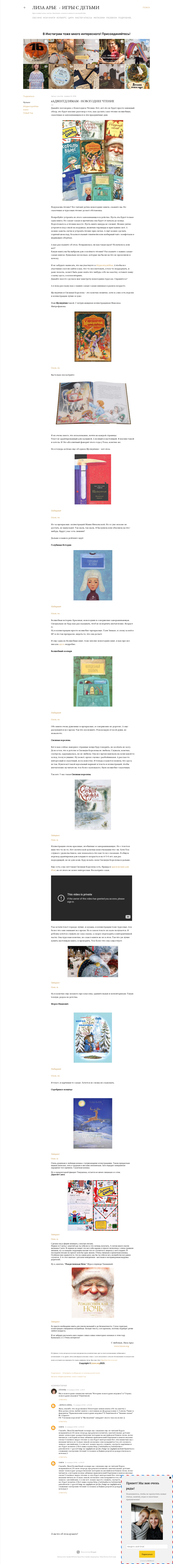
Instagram (99, 18)
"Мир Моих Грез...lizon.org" (109, 1360)
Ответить (63, 1400)
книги (25, 110)
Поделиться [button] (28, 96)
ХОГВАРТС (62, 18)
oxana (61, 1427)
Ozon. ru (55, 368)
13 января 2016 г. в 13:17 (76, 1390)
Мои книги (49, 18)
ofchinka (62, 1390)
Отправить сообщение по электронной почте (81, 1373)
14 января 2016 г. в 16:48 (82, 1405)
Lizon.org (95, 1363)
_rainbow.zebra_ (65, 1405)
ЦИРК (71, 18)
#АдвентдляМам (31, 106)
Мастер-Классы (83, 18)
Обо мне (37, 18)
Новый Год (28, 113)
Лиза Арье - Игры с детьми (65, 7)
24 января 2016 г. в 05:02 (74, 1427)
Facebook (111, 18)
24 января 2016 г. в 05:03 (74, 1462)
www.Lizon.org (124, 1346)
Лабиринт (56, 510)
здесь (62, 644)
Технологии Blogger (89, 1552)
